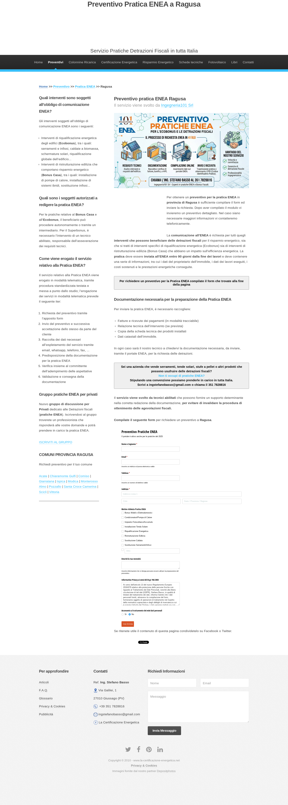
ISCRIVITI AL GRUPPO (55, 442)
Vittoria (54, 492)
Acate (43, 476)
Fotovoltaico (217, 62)
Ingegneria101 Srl (177, 105)
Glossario (46, 698)
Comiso (83, 476)
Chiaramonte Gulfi (63, 476)
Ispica (61, 481)
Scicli (43, 492)
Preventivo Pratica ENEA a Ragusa (144, 4)
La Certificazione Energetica (119, 722)
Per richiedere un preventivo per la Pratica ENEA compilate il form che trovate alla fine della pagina (182, 282)
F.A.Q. (43, 690)
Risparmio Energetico (158, 62)
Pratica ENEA (85, 86)
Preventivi (55, 62)
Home (38, 62)
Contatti (248, 62)
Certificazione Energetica (119, 62)
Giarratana (46, 481)
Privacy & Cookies (52, 706)
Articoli (44, 682)
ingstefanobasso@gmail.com (119, 714)
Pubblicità (46, 714)
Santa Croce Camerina (80, 486)
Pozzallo (55, 486)
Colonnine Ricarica (82, 62)
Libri (234, 62)
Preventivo (61, 86)
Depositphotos (166, 771)
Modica (73, 481)
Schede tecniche (191, 62)
